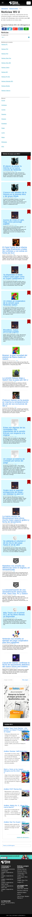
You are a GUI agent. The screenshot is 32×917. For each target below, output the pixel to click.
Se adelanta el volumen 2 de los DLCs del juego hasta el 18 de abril (14, 543)
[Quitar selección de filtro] (29, 37)
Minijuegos (4, 142)
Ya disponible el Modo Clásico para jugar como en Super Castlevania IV (13, 277)
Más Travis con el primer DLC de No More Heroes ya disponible (14, 615)
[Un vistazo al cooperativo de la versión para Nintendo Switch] (15, 296)
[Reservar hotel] (16, 701)
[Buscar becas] (16, 857)
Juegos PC (20, 882)
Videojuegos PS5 (22, 873)
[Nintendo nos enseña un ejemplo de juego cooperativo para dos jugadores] (16, 633)
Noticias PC (4, 44)
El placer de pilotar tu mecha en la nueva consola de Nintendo (12, 168)
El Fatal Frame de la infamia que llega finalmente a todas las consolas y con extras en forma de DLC (14, 250)
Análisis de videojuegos (22, 837)
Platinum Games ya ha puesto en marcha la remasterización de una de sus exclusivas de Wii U (15, 403)
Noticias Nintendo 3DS (7, 81)
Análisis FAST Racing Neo (13, 789)
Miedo (3, 137)
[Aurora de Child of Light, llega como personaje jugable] (15, 215)
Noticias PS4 (4, 49)
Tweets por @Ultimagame (9, 845)
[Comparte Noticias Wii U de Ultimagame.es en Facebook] (4, 29)
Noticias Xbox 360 (6, 63)
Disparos (3, 119)
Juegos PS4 (20, 875)
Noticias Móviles (5, 86)
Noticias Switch (5, 67)
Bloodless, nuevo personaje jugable (11, 331)
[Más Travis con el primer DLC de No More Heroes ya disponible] (15, 609)
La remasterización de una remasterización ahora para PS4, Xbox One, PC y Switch (15, 592)
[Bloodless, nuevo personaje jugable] (15, 325)
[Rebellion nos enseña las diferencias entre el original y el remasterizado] (16, 561)
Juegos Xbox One (22, 880)
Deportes (3, 114)
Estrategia (4, 123)
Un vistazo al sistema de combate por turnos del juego (14, 461)
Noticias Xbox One (6, 58)
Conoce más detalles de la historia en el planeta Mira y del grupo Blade (14, 194)
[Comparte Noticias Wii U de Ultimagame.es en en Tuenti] (20, 29)
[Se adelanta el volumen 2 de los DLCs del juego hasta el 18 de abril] (15, 538)
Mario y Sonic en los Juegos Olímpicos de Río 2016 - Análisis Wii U (16, 771)
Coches (3, 109)
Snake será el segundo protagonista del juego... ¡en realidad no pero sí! (13, 492)
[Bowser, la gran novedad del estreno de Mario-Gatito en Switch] (16, 350)
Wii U (3, 37)
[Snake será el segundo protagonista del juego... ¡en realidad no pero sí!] (15, 485)
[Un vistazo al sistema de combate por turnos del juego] (15, 454)
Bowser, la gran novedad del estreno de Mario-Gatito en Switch (14, 357)
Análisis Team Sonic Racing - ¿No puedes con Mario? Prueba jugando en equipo (16, 730)
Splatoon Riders (21, 892)
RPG (2, 146)
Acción (3, 100)
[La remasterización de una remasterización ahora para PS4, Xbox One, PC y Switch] (16, 584)
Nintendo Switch (22, 871)
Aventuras (4, 105)
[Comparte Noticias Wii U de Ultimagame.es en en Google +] (15, 29)
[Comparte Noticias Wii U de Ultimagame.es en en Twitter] (9, 29)
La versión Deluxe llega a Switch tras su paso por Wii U (15, 379)
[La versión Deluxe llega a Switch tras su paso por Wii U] (16, 373)
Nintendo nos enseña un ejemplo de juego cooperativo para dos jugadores (15, 641)
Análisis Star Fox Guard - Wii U (14, 822)
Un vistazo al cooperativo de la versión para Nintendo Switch (14, 303)
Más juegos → (26, 680)
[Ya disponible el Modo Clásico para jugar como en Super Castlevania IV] (15, 269)
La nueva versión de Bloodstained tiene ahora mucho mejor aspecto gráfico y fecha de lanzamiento (15, 519)
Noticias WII (4, 72)
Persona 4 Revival (22, 890)
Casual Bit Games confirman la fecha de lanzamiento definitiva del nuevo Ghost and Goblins (16, 665)
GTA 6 (19, 894)
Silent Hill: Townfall (22, 888)
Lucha (3, 132)
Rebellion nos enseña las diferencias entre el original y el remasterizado (16, 568)
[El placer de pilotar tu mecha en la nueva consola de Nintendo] (15, 161)
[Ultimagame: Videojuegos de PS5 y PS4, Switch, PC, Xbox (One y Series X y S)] (14, 3)
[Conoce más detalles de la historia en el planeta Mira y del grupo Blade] (15, 187)
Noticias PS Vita (5, 76)
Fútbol (3, 128)
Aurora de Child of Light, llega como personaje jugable (13, 222)
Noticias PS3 (4, 53)
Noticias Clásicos (5, 90)
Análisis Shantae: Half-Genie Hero (15, 751)
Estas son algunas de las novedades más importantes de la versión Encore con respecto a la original (14, 431)
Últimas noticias (21, 869)
